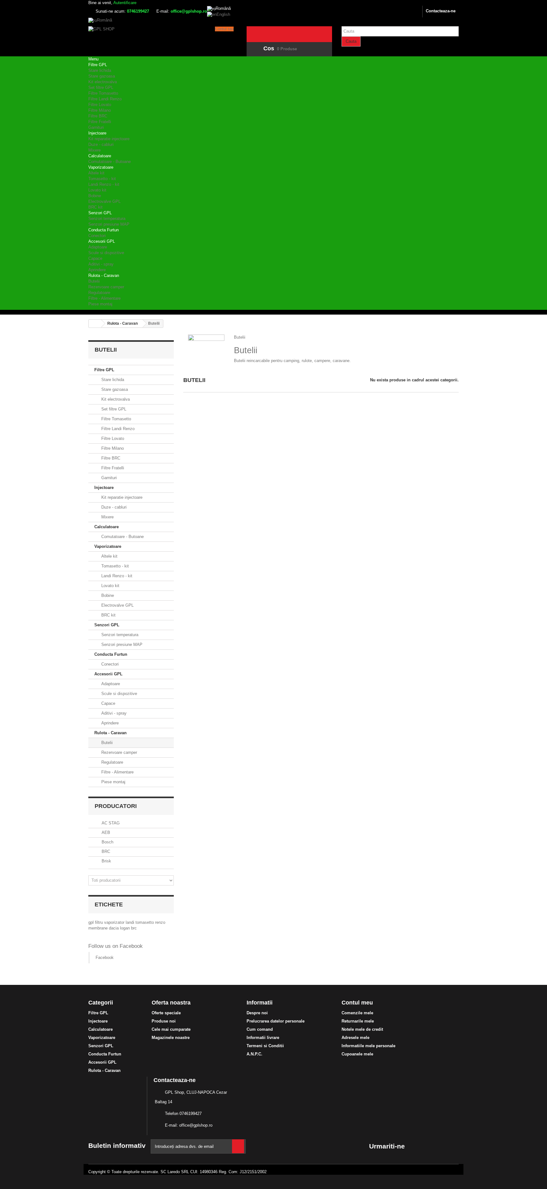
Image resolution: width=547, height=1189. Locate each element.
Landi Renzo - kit (103, 184)
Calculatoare (99, 155)
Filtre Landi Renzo (105, 99)
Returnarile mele (358, 1021)
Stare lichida (99, 70)
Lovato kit (97, 190)
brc (134, 928)
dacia (114, 928)
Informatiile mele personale (368, 1045)
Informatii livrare (263, 1037)
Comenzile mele (357, 1013)
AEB (105, 832)
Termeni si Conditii (265, 1045)
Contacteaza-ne (441, 11)
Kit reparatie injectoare (108, 138)
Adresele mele (355, 1037)
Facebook (105, 957)
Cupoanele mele (357, 1054)
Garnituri (96, 127)
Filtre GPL (97, 64)
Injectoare (97, 133)
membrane (98, 928)
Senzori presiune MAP (108, 224)
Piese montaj (100, 304)
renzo (160, 922)
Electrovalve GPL (104, 201)
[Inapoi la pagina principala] (95, 324)
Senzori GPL (100, 212)
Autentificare (124, 2)
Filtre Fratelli (99, 121)
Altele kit (96, 173)
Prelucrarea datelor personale (276, 1021)
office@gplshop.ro (195, 1125)
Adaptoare (97, 247)
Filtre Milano (99, 110)
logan (125, 928)
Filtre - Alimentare (104, 298)
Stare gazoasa (101, 76)
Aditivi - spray (101, 264)
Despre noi (257, 1013)
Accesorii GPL (101, 241)
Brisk (105, 861)
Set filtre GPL (100, 87)
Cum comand (260, 1029)
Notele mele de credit (362, 1029)
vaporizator (115, 922)
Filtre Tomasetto (103, 93)
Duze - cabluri (101, 144)
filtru (99, 922)
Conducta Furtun (103, 230)
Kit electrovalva (102, 81)
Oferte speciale (166, 1013)
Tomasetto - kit (102, 178)
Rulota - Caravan (103, 275)
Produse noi (164, 1021)
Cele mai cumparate (171, 1029)
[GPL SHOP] (146, 38)
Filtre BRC (97, 116)
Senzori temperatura (106, 218)
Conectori (97, 235)
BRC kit (95, 207)
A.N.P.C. (254, 1054)
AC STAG (110, 823)
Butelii (94, 281)
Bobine (94, 195)
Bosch (106, 842)
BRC (105, 851)
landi (130, 922)
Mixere (94, 150)
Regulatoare (99, 292)
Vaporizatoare (100, 167)
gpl (91, 922)
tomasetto (145, 922)
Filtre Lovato (99, 104)
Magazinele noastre (171, 1037)
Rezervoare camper (106, 287)
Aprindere (97, 269)
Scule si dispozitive (106, 252)
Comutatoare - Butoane (109, 161)
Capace (95, 258)
